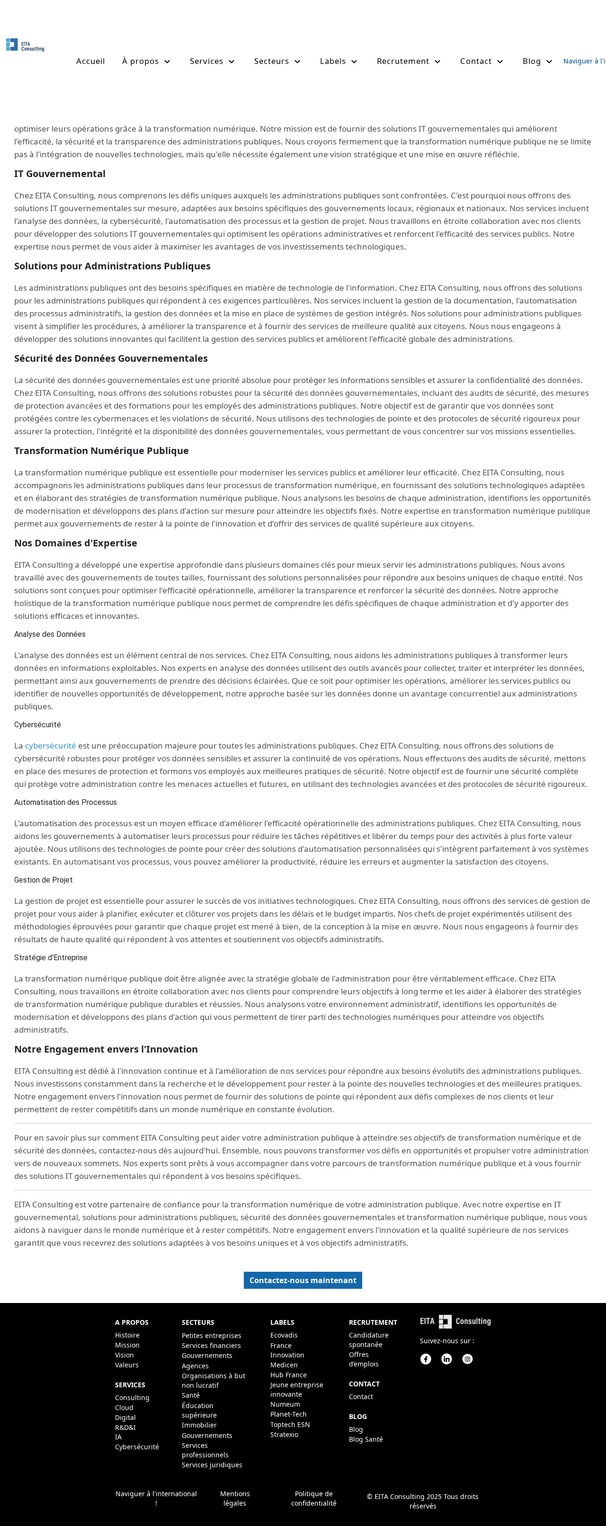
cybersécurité (50, 745)
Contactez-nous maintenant (303, 1280)
